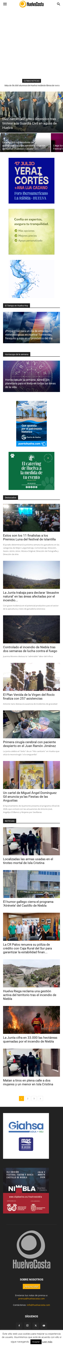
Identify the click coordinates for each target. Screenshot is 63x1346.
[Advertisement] (31, 46)
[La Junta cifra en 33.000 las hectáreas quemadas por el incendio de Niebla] (31, 1020)
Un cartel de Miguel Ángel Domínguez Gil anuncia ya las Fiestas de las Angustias (30, 796)
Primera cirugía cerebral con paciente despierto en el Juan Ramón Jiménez (29, 744)
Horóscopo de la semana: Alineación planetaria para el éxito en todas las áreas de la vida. (30, 383)
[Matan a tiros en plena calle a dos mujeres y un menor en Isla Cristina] (31, 1063)
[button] (5, 4)
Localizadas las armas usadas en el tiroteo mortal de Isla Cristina (28, 861)
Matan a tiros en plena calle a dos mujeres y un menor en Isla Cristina (28, 1082)
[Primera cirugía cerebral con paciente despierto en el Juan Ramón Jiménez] (31, 724)
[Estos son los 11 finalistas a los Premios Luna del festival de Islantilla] (31, 518)
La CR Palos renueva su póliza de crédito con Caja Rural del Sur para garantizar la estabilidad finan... (27, 948)
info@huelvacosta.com (38, 1304)
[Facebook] (19, 1326)
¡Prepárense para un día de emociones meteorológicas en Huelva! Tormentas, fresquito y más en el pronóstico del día (28, 334)
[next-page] (40, 1098)
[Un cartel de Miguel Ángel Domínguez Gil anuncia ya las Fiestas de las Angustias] (31, 775)
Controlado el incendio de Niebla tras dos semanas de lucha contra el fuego (30, 649)
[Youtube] (44, 1326)
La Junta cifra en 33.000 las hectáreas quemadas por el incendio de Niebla (30, 1039)
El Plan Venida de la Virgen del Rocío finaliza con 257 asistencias (29, 696)
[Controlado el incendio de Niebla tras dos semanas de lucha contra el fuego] (31, 629)
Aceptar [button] (36, 1342)
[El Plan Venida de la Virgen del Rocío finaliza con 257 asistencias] (31, 677)
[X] (36, 1326)
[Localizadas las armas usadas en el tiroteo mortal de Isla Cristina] (31, 841)
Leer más (47, 1341)
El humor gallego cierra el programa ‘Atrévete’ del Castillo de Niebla (28, 903)
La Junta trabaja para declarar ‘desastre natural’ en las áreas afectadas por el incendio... (31, 596)
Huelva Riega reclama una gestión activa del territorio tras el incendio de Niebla (29, 995)
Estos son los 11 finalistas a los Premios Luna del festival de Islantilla (29, 537)
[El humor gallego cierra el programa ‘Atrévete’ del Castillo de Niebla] (31, 884)
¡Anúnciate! (31, 1286)
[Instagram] (27, 1326)
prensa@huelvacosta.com (31, 1298)
